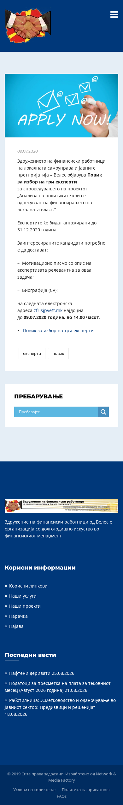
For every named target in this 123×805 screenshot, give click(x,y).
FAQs (62, 796)
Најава (16, 626)
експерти (32, 353)
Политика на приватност (86, 789)
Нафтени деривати (29, 673)
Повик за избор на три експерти (58, 330)
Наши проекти (25, 606)
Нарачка (18, 616)
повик (58, 353)
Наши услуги (23, 596)
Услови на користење (34, 789)
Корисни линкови (28, 586)
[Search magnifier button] (103, 412)
